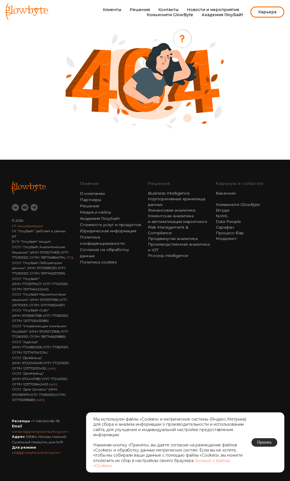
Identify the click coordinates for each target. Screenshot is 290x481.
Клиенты (112, 9)
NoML (222, 215)
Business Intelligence (169, 193)
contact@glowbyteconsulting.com (40, 431)
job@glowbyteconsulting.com (36, 452)
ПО (69, 257)
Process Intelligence (168, 255)
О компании (92, 193)
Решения (140, 9)
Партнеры (90, 199)
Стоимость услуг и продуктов (110, 224)
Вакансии (226, 193)
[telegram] (34, 207)
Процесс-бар (230, 232)
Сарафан (225, 227)
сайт (50, 368)
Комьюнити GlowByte (170, 14)
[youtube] (24, 207)
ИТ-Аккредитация (27, 226)
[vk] (15, 207)
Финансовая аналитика (171, 210)
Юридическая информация (108, 230)
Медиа (87, 212)
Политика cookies (98, 262)
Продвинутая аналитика (173, 238)
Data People (228, 221)
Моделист (226, 238)
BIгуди (222, 210)
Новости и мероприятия (213, 9)
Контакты (168, 9)
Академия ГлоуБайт (222, 14)
